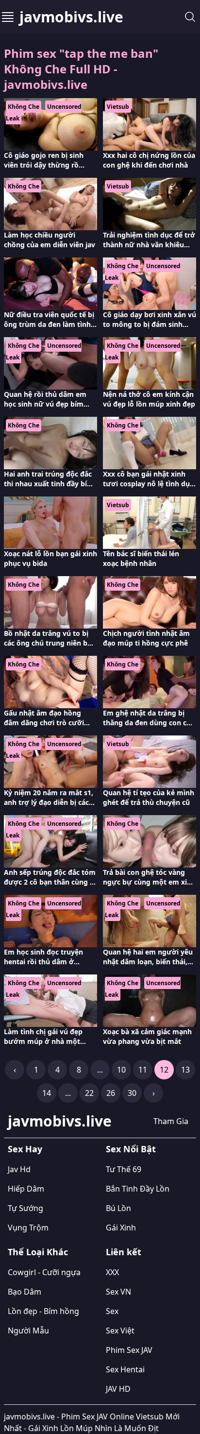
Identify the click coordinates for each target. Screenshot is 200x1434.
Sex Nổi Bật (131, 1149)
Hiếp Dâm (26, 1188)
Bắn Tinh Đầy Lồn (137, 1188)
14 (46, 1093)
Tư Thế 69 (123, 1169)
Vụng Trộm (28, 1227)
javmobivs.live (71, 17)
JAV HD (118, 1388)
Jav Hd (19, 1169)
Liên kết (123, 1252)
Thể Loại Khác (38, 1252)
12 (164, 1069)
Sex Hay (25, 1149)
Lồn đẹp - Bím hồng (43, 1311)
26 (110, 1093)
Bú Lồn (118, 1208)
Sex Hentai (125, 1369)
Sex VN (118, 1291)
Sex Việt (120, 1330)
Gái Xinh (121, 1227)
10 (121, 1069)
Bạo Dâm (24, 1291)
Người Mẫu (28, 1330)
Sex (112, 1311)
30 (132, 1093)
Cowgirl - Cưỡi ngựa (44, 1272)
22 (89, 1093)
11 (142, 1069)
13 (185, 1069)
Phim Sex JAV (129, 1350)
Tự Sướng (25, 1208)
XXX (112, 1272)
